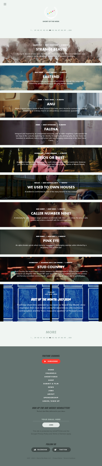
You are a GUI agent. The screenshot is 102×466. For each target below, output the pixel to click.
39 (35, 30)
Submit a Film (51, 383)
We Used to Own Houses (51, 187)
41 (41, 30)
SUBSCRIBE (53, 361)
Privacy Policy (43, 434)
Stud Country (51, 267)
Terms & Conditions (69, 458)
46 (56, 30)
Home (51, 370)
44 (50, 30)
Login (46, 401)
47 (59, 30)
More (51, 332)
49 (65, 30)
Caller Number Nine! (51, 213)
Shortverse (51, 377)
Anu (51, 104)
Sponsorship (51, 397)
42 (44, 30)
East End (51, 76)
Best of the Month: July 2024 (51, 299)
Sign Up (55, 401)
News (51, 387)
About (51, 394)
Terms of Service (59, 434)
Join (51, 425)
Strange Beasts (51, 49)
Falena (51, 129)
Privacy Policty (57, 458)
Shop (51, 380)
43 (47, 30)
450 (70, 30)
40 (38, 30)
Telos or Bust (51, 157)
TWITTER (63, 449)
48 (62, 30)
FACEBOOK (42, 449)
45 (53, 30)
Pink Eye (51, 240)
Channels (51, 373)
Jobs (51, 390)
